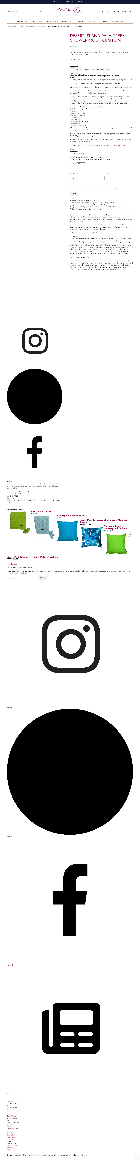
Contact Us (10, 1139)
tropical (123, 145)
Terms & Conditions (12, 1145)
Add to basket (72, 67)
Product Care (11, 1137)
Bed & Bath (81, 21)
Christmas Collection (13, 1112)
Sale (122, 21)
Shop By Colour (18, 26)
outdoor (108, 145)
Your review (74, 174)
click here (99, 209)
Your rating (73, 163)
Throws (32, 21)
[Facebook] (34, 368)
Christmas (114, 21)
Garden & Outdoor (94, 21)
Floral (93, 145)
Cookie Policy (11, 1150)
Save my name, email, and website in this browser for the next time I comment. (94, 189)
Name (72, 178)
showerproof (116, 145)
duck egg (88, 145)
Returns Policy (11, 1133)
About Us (9, 1101)
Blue (84, 145)
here (95, 136)
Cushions (41, 21)
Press (8, 1105)
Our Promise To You (13, 1103)
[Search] (41, 11)
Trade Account (11, 1143)
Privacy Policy (11, 1148)
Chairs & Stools (21, 21)
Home (9, 26)
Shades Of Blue (31, 26)
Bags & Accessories (68, 21)
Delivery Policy (11, 1135)
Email (72, 184)
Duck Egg (41, 26)
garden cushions (101, 145)
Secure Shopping (12, 1108)
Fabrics (105, 21)
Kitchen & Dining (52, 21)
